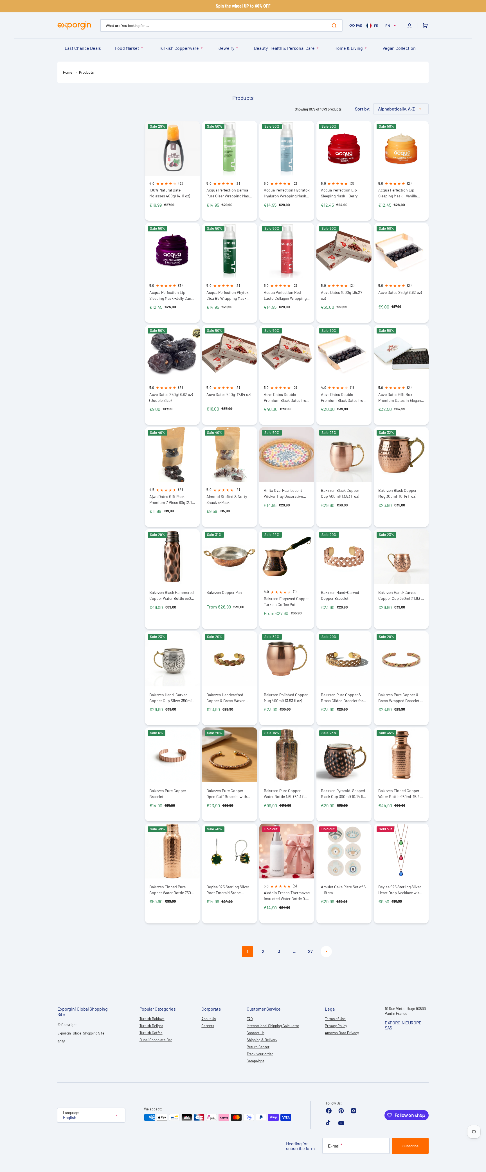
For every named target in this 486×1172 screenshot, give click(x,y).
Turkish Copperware (179, 48)
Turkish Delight (151, 1026)
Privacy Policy (336, 1026)
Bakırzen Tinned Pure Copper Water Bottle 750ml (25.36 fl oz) (172, 889)
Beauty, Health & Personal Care (284, 48)
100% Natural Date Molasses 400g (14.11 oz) (169, 193)
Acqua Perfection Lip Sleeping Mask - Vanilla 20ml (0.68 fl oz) (397, 193)
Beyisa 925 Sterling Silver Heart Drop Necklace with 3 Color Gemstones (401, 889)
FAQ (359, 25)
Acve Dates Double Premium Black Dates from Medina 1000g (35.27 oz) (287, 397)
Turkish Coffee (151, 1033)
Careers (207, 1026)
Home (67, 72)
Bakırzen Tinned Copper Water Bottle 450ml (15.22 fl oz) (400, 793)
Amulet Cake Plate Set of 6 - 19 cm (343, 889)
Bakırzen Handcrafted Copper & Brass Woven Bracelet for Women (226, 697)
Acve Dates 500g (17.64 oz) (228, 394)
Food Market (127, 48)
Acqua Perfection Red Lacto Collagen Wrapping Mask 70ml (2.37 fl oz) (285, 295)
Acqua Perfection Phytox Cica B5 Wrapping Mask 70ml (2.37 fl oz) (227, 295)
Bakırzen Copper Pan (224, 592)
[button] (409, 25)
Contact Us (255, 1033)
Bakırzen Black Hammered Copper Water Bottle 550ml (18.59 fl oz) (172, 595)
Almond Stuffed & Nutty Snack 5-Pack (226, 499)
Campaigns (255, 1061)
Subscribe (410, 1146)
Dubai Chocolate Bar (156, 1040)
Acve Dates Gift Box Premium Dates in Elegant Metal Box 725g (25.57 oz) (400, 397)
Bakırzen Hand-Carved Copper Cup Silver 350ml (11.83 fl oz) (170, 697)
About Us (208, 1019)
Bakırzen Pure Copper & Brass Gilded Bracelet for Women (342, 697)
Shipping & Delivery (262, 1040)
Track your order (260, 1054)
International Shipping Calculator (273, 1026)
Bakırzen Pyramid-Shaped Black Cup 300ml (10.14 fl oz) (343, 793)
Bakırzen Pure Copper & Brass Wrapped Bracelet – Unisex (400, 697)
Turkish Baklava (152, 1019)
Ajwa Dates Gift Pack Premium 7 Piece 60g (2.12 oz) (171, 499)
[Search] (335, 25)
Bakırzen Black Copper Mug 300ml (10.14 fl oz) (397, 493)
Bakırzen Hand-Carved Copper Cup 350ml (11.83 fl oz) (400, 595)
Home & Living (348, 48)
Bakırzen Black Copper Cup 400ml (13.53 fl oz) (340, 493)
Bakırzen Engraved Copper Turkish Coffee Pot (286, 601)
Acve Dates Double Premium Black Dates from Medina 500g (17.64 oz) (344, 397)
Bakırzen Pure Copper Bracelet (167, 793)
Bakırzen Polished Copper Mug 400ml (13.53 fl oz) (286, 697)
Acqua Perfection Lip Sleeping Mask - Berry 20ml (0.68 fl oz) (339, 193)
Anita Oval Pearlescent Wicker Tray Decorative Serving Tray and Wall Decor (283, 493)
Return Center (258, 1047)
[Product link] (172, 171)
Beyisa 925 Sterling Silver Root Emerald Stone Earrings (227, 889)
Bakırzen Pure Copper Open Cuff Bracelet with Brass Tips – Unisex (226, 793)
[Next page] (326, 951)
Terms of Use (335, 1019)
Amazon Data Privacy (342, 1033)
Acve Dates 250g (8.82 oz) (400, 292)
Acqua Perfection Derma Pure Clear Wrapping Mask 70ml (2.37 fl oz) (228, 193)
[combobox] (221, 25)
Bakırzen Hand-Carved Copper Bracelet (340, 595)
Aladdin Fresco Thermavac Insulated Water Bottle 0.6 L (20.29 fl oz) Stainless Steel (287, 895)
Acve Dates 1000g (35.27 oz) (341, 295)
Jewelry (226, 48)
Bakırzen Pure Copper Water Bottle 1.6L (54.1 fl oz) (284, 793)
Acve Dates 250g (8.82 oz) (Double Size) (171, 397)
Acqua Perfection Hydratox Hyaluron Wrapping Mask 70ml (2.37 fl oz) (287, 193)
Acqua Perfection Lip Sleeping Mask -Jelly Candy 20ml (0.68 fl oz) (172, 295)
